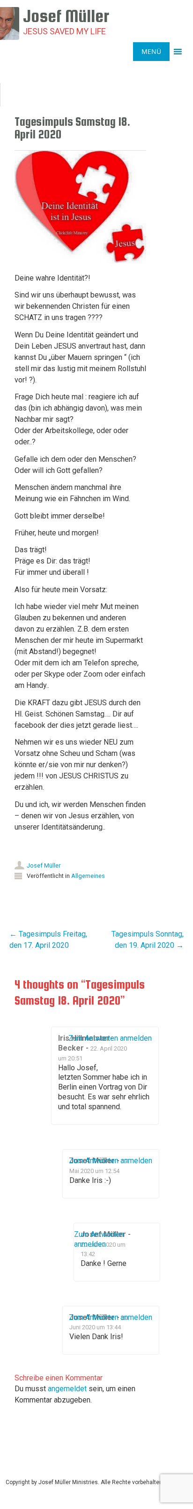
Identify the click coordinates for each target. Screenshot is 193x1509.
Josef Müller (43, 865)
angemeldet (67, 1388)
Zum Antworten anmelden (110, 1038)
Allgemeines (88, 875)
